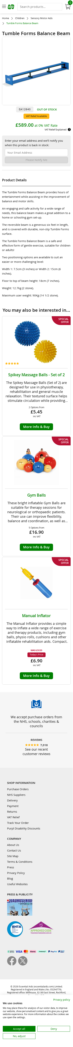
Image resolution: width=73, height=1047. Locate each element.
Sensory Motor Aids (41, 18)
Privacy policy (61, 999)
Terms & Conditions (19, 861)
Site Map (12, 856)
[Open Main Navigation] (4, 7)
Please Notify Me (36, 160)
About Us (13, 845)
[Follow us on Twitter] (22, 964)
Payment (12, 806)
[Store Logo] (11, 7)
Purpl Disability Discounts (23, 828)
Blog (10, 878)
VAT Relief (13, 817)
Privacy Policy (16, 873)
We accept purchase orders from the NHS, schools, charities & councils (36, 721)
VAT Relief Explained (55, 129)
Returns (12, 811)
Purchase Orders (18, 789)
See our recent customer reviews (36, 751)
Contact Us (14, 850)
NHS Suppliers (16, 795)
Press (10, 867)
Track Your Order (18, 823)
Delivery (12, 800)
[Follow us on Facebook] (12, 964)
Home (5, 18)
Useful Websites (17, 884)
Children (19, 18)
